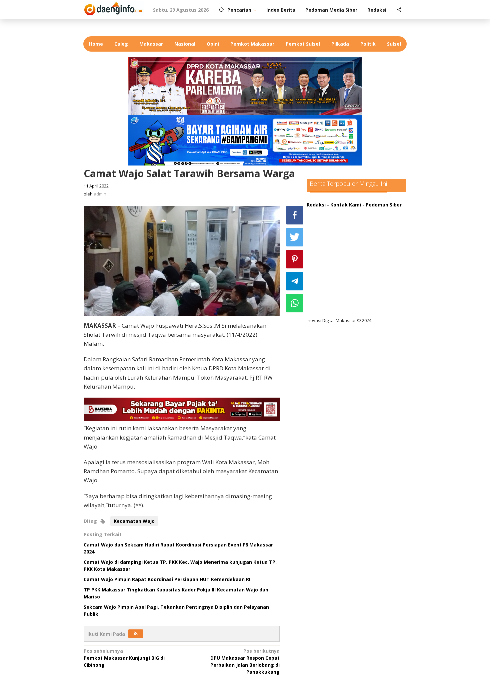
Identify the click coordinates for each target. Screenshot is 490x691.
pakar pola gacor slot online (345, 293)
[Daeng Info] (113, 7)
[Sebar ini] (294, 215)
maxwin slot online (334, 225)
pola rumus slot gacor (338, 239)
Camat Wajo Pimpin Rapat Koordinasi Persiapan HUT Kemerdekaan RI (167, 579)
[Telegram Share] (294, 281)
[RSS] (135, 633)
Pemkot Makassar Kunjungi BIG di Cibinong (124, 658)
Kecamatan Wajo (134, 521)
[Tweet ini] (294, 237)
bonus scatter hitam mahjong (348, 280)
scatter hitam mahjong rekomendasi (356, 211)
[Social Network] (399, 10)
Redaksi (316, 204)
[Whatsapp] (294, 303)
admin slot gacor (332, 252)
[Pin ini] (294, 259)
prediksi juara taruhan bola (344, 307)
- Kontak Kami (344, 204)
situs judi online (331, 266)
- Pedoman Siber (382, 204)
